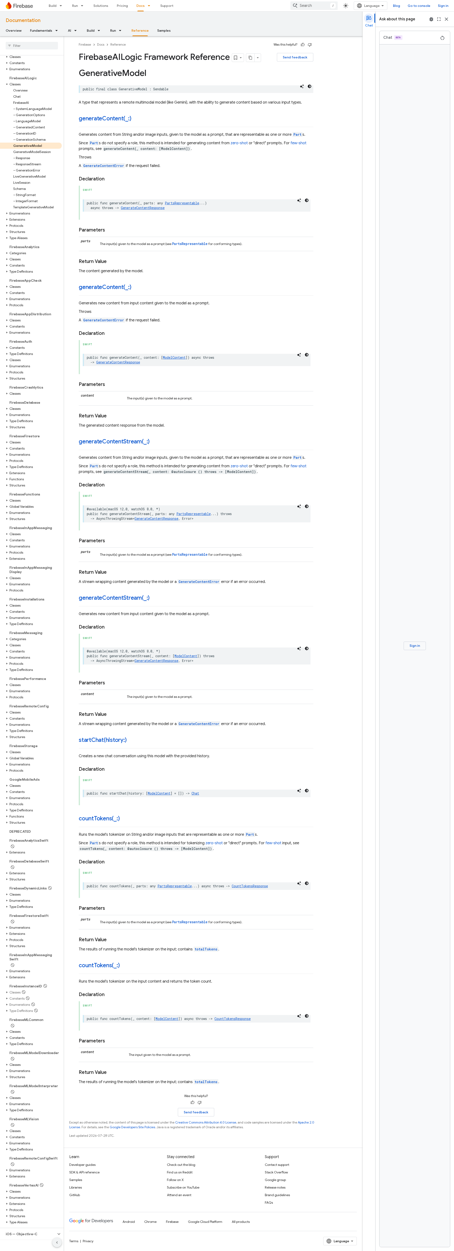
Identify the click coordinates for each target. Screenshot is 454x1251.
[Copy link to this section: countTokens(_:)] (124, 819)
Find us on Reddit (179, 1172)
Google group (275, 1180)
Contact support (277, 1165)
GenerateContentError (103, 165)
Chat (195, 793)
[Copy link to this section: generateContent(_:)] (136, 119)
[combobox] (314, 5)
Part (297, 134)
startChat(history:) (103, 740)
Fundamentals (41, 30)
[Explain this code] (302, 86)
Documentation (23, 20)
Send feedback (295, 57)
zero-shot (239, 143)
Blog (396, 6)
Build (53, 6)
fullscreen (439, 19)
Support (166, 6)
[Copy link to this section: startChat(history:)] (131, 740)
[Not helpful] (309, 44)
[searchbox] (32, 45)
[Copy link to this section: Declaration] (109, 179)
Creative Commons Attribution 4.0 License (205, 1122)
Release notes (275, 1187)
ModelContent (174, 357)
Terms (73, 1241)
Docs (140, 6)
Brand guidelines (277, 1195)
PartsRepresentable (182, 203)
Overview (14, 30)
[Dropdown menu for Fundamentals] (58, 30)
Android (128, 1222)
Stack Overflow (276, 1172)
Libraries (75, 1187)
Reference (140, 30)
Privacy (88, 1241)
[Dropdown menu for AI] (77, 30)
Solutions (100, 6)
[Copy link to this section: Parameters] (109, 230)
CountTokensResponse (250, 886)
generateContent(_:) (105, 118)
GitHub (74, 1195)
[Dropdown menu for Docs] (150, 5)
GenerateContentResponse (143, 208)
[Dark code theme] (309, 86)
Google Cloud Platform (205, 1222)
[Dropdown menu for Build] (62, 5)
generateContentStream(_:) (114, 441)
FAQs (269, 1202)
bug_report (431, 19)
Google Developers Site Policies (132, 1127)
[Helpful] (302, 44)
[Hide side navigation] (57, 1242)
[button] (31, 57)
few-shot (298, 143)
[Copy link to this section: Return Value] (111, 261)
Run (75, 6)
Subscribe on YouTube (183, 1187)
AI (69, 30)
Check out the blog (181, 1165)
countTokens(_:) (99, 818)
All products (241, 1222)
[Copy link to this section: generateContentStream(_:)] (154, 442)
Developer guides (82, 1165)
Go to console (419, 6)
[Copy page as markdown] (250, 58)
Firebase (85, 45)
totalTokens (206, 949)
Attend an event (179, 1195)
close (446, 19)
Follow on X (175, 1180)
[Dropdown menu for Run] (83, 5)
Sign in (443, 6)
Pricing (122, 6)
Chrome (150, 1222)
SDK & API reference (84, 1172)
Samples (164, 30)
